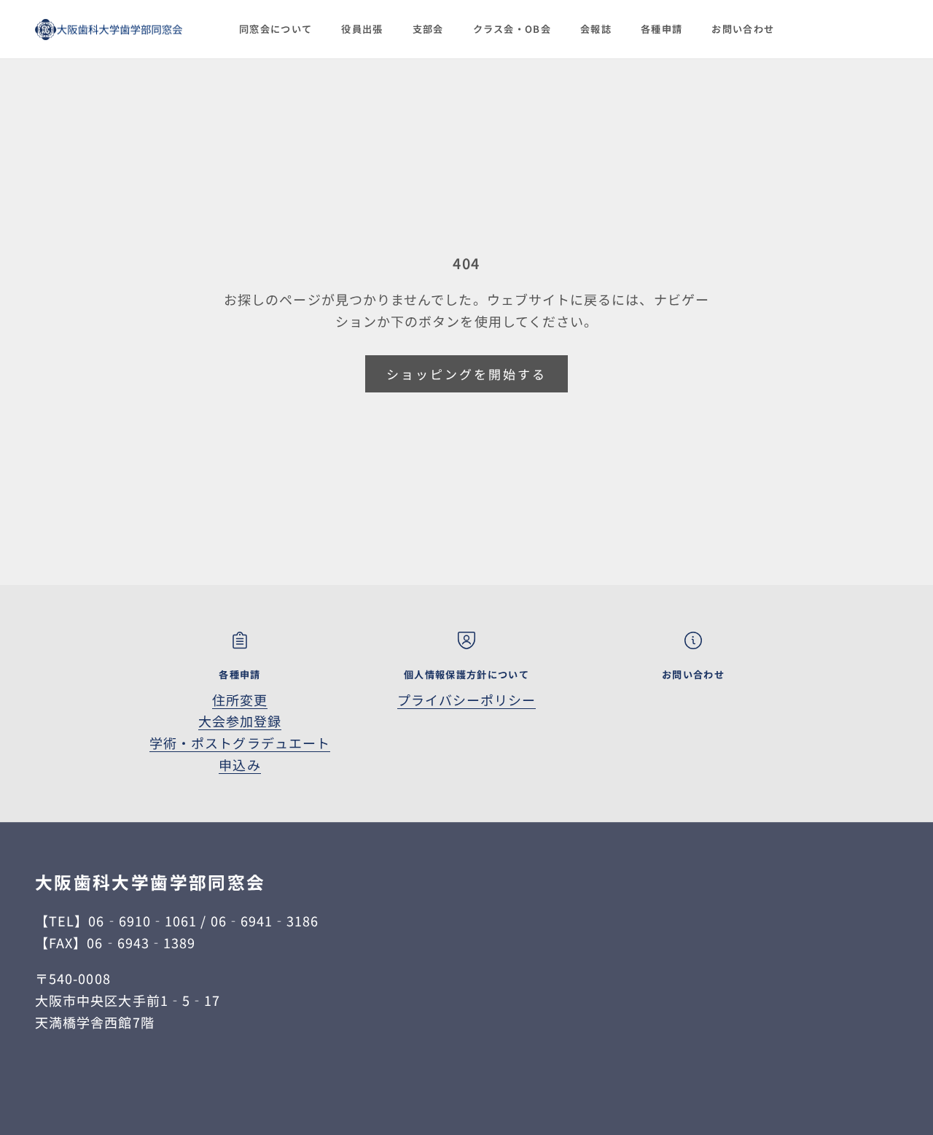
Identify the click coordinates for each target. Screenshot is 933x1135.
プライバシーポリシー (466, 699)
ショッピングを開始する (466, 374)
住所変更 (240, 699)
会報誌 (596, 29)
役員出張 (362, 29)
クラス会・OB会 (512, 29)
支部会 (428, 29)
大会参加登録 (239, 720)
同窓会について (275, 29)
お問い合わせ (742, 29)
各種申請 (661, 29)
